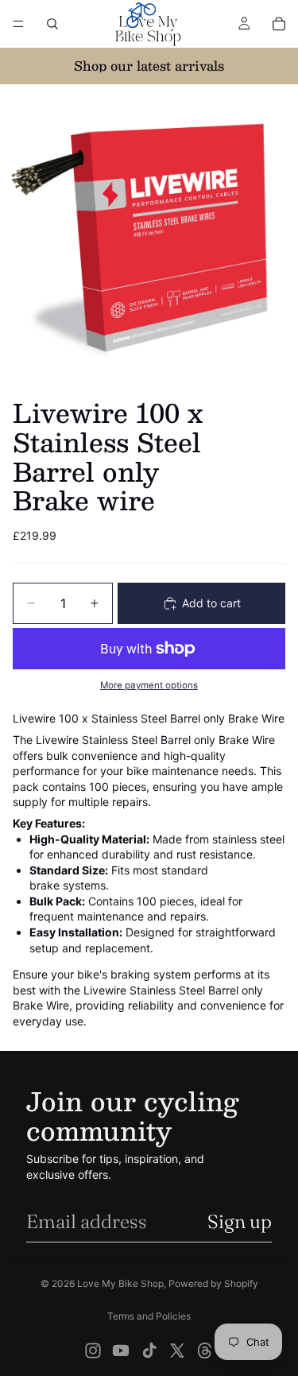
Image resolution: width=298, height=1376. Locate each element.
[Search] (52, 23)
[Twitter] (177, 1350)
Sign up (239, 1221)
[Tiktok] (149, 1350)
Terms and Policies (149, 1316)
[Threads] (205, 1350)
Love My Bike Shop (120, 1283)
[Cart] (278, 23)
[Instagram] (93, 1350)
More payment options (149, 685)
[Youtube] (120, 1350)
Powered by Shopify (213, 1283)
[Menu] (18, 24)
